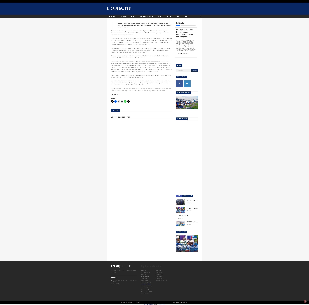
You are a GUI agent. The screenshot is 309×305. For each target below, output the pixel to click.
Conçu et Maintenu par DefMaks (179, 302)
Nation (133, 16)
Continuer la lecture (182, 53)
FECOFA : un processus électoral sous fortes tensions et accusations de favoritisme (186, 244)
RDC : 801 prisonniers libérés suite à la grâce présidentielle (187, 102)
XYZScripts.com (162, 304)
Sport (160, 16)
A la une (180, 107)
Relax (186, 16)
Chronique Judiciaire (147, 16)
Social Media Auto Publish (149, 304)
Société (169, 16)
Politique (123, 16)
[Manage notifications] (305, 301)
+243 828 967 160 (146, 284)
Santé (178, 16)
